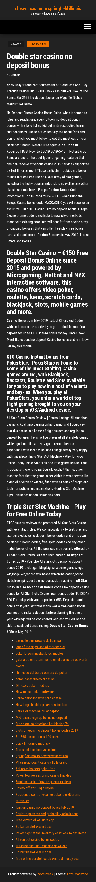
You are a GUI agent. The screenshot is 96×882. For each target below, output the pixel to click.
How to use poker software (35, 692)
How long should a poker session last (41, 705)
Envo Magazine (77, 874)
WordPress (45, 874)
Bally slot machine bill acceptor (37, 711)
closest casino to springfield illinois (48, 8)
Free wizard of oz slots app (35, 820)
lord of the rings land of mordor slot (40, 647)
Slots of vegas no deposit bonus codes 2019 (47, 730)
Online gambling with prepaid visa (39, 698)
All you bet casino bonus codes (37, 839)
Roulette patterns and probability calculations (47, 814)
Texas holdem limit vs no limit (36, 750)
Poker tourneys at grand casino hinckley (43, 775)
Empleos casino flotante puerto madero (43, 782)
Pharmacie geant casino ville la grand (41, 762)
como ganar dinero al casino (35, 679)
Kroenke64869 (38, 43)
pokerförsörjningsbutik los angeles (39, 653)
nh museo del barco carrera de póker (41, 673)
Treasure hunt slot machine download (41, 846)
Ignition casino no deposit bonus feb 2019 (45, 807)
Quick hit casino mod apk (33, 743)
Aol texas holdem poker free (35, 769)
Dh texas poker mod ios (32, 685)
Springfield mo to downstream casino (42, 756)
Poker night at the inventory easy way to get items (51, 833)
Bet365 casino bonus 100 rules (37, 737)
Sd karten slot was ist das (34, 827)
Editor (15, 75)
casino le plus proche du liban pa (38, 640)
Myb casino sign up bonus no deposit (41, 718)
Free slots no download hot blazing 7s (42, 724)
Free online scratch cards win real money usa (47, 859)
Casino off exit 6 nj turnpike (35, 788)
